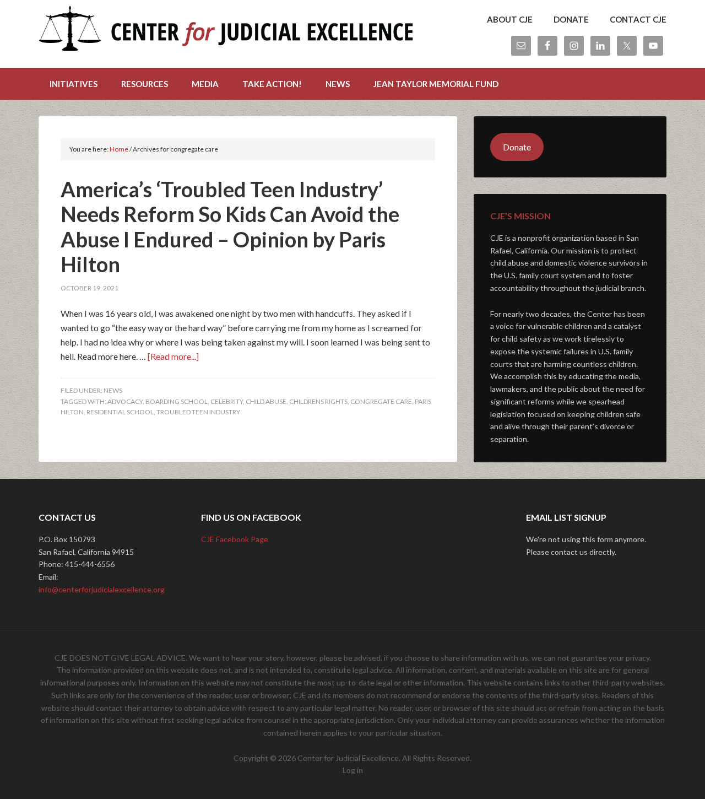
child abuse (266, 401)
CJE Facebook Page (234, 539)
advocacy (125, 401)
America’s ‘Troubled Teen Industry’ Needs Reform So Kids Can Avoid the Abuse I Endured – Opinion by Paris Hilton (230, 226)
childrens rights (318, 401)
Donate (517, 147)
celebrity (226, 401)
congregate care (381, 401)
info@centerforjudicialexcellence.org (102, 589)
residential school (120, 412)
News (113, 390)
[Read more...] (173, 356)
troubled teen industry (198, 412)
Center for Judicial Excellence (226, 33)
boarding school (176, 401)
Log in (353, 770)
